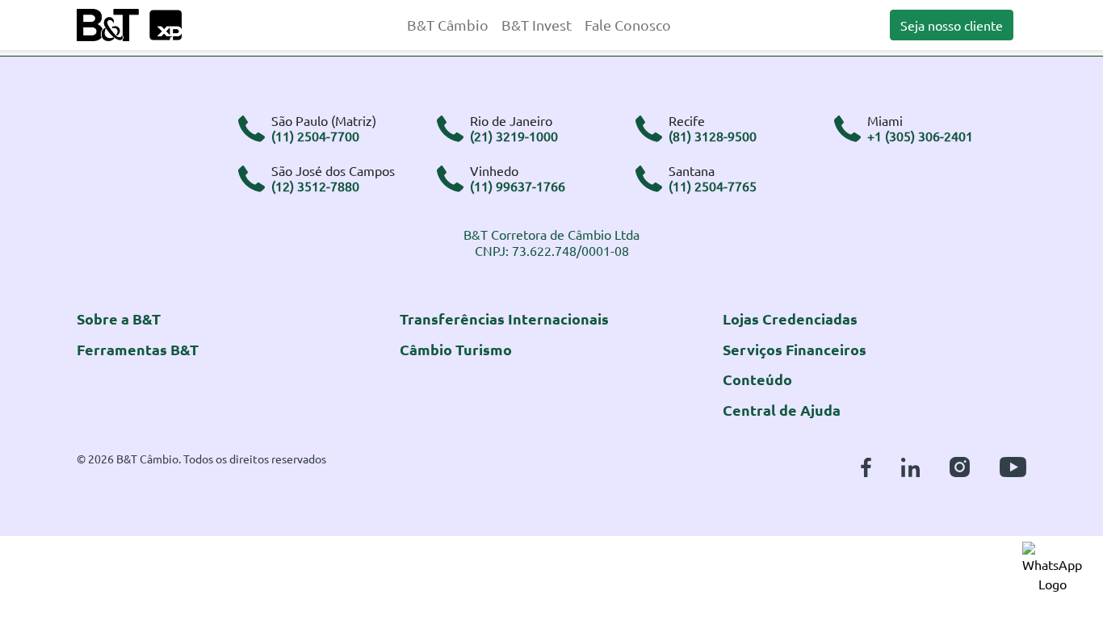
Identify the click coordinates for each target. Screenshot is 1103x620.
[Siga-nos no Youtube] (1013, 464)
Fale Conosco (628, 24)
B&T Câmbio (448, 24)
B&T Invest (536, 24)
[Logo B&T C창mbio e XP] (129, 23)
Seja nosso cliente (951, 25)
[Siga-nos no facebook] (866, 464)
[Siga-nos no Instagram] (960, 464)
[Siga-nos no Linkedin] (910, 464)
